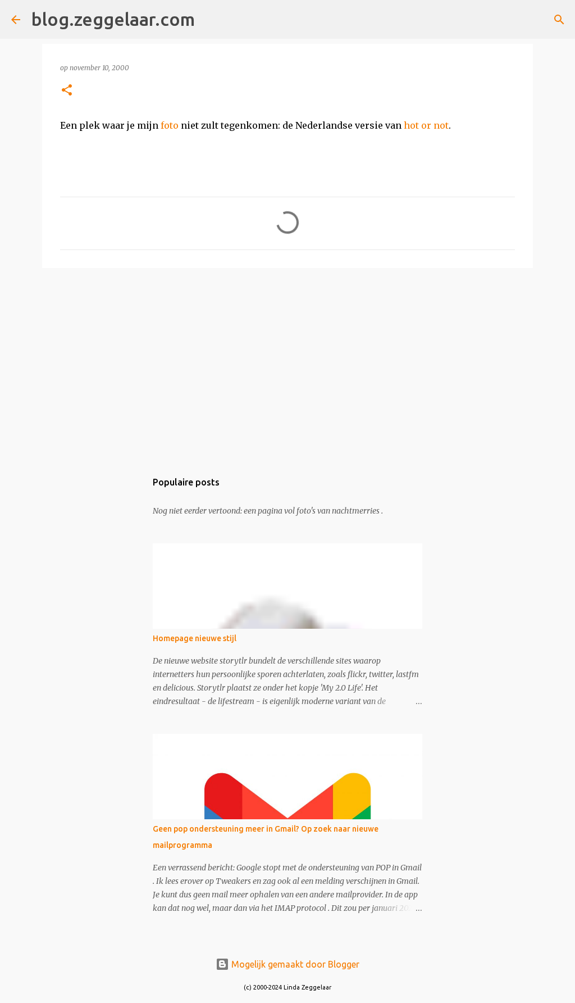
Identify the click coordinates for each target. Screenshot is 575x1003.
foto (170, 125)
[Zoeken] (210, 19)
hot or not (426, 125)
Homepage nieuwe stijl (194, 638)
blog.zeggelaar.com (113, 19)
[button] (67, 90)
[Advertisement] (287, 363)
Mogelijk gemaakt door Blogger (294, 964)
